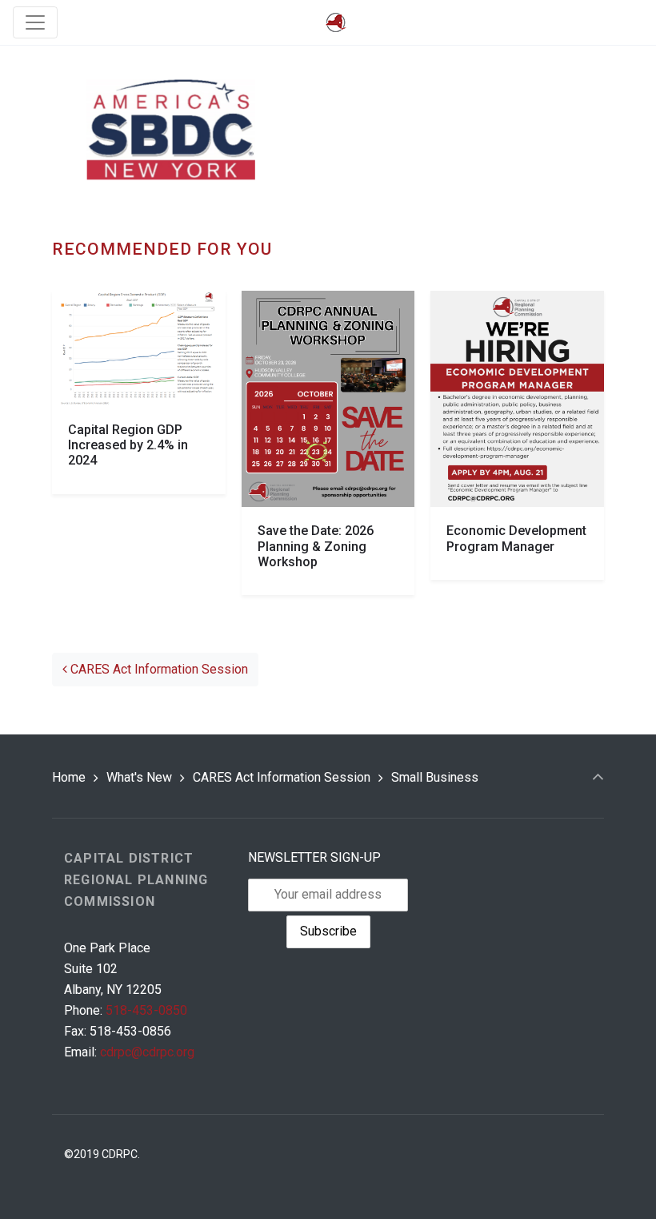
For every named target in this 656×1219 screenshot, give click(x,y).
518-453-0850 (146, 1010)
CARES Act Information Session (157, 669)
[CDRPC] (336, 23)
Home (69, 777)
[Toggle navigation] (35, 22)
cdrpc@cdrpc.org (147, 1052)
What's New (139, 777)
